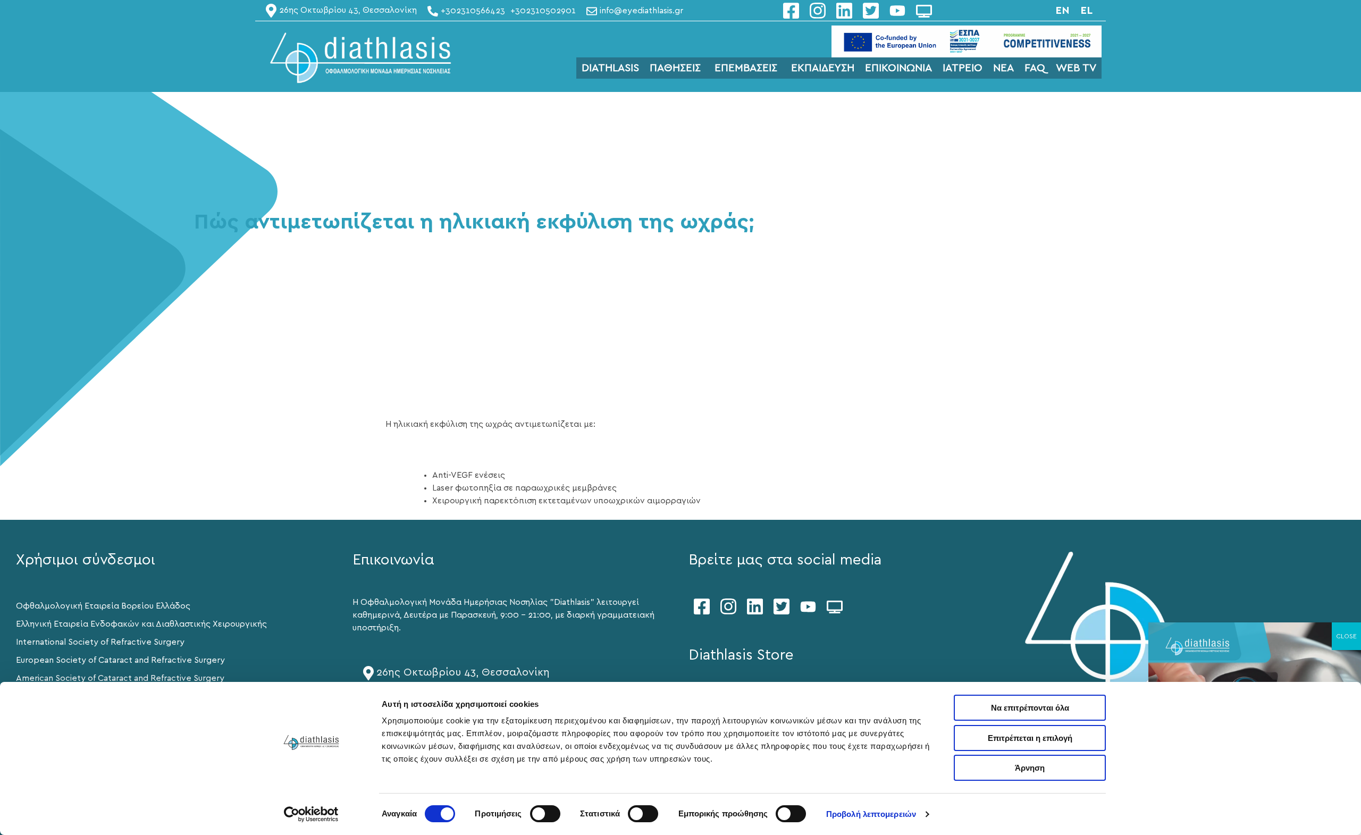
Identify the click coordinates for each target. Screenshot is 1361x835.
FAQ (1034, 68)
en (1062, 10)
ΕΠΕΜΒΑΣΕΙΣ (746, 68)
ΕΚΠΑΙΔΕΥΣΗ (822, 68)
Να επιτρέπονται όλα (1030, 707)
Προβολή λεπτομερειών (871, 814)
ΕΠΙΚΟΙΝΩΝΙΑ (898, 68)
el (1086, 10)
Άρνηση (1030, 767)
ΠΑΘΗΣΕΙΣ (675, 68)
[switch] (545, 813)
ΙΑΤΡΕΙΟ (962, 68)
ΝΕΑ (1003, 68)
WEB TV (1076, 68)
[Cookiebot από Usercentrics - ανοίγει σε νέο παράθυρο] (311, 814)
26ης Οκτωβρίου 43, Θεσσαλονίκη (463, 672)
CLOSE (1346, 636)
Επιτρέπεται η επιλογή (1030, 738)
